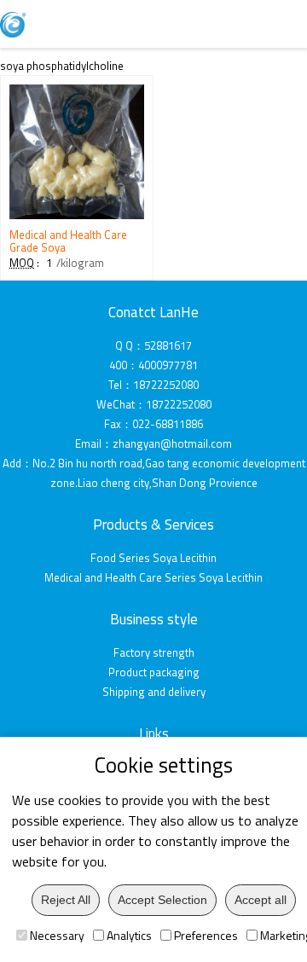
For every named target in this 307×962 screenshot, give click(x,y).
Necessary (57, 935)
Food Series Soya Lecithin (153, 557)
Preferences (206, 935)
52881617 (168, 345)
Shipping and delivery (154, 691)
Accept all (261, 900)
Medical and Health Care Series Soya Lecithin (153, 577)
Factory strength (153, 652)
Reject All (65, 900)
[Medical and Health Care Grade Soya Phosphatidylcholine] (76, 214)
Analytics (129, 935)
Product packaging (154, 672)
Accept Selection (162, 900)
